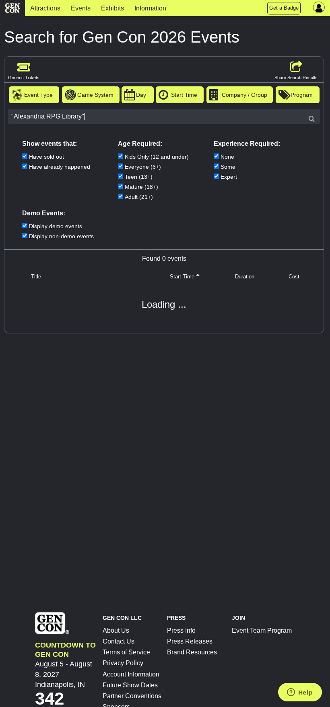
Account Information (131, 674)
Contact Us (118, 641)
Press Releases (189, 641)
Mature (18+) (141, 187)
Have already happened (59, 166)
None (227, 156)
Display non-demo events (61, 236)
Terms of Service (126, 652)
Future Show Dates (130, 685)
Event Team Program (262, 630)
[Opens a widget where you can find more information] (300, 693)
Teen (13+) (139, 177)
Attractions (45, 8)
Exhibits (112, 8)
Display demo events (55, 226)
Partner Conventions (132, 696)
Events (81, 8)
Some (228, 166)
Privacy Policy (123, 663)
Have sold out (46, 156)
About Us (116, 630)
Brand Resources (192, 652)
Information (150, 8)
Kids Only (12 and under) (157, 156)
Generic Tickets (23, 77)
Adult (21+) (139, 197)
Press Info (181, 630)
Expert (229, 177)
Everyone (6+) (143, 166)
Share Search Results (296, 77)
